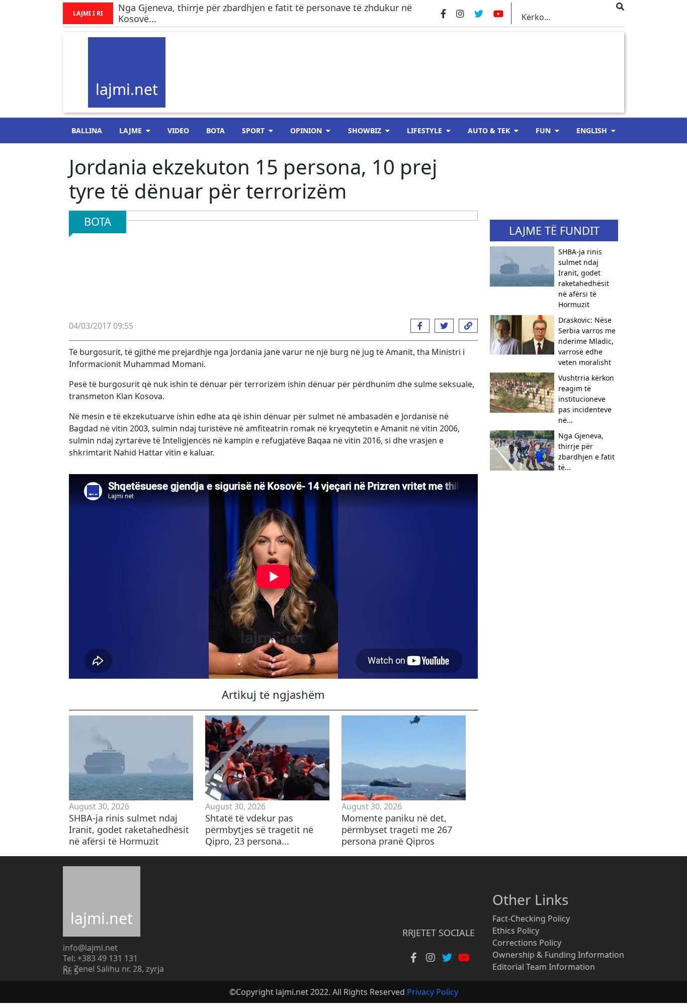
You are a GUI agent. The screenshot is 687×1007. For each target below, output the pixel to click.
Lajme (130, 130)
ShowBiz (364, 130)
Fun (543, 130)
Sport (253, 130)
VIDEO (178, 130)
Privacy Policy (432, 991)
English (591, 130)
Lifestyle (424, 130)
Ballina (86, 130)
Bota (215, 130)
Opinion (306, 130)
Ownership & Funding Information (558, 954)
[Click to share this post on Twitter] (442, 326)
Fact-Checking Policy (531, 918)
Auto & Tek (489, 130)
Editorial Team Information (543, 966)
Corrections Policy (526, 942)
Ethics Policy (515, 930)
